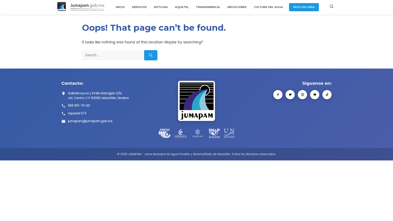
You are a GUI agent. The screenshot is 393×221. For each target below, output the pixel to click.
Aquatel (182, 7)
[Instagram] (302, 94)
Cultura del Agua (268, 7)
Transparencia (208, 7)
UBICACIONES (237, 7)
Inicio (120, 7)
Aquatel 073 (77, 113)
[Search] (150, 55)
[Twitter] (290, 94)
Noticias (161, 7)
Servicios (139, 7)
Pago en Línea (304, 7)
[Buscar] (332, 7)
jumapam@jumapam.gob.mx (90, 121)
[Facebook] (277, 94)
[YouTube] (314, 94)
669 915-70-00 (79, 105)
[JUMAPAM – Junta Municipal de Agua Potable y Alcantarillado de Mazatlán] (80, 7)
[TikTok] (327, 94)
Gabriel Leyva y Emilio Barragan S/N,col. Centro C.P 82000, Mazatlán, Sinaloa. (98, 95)
